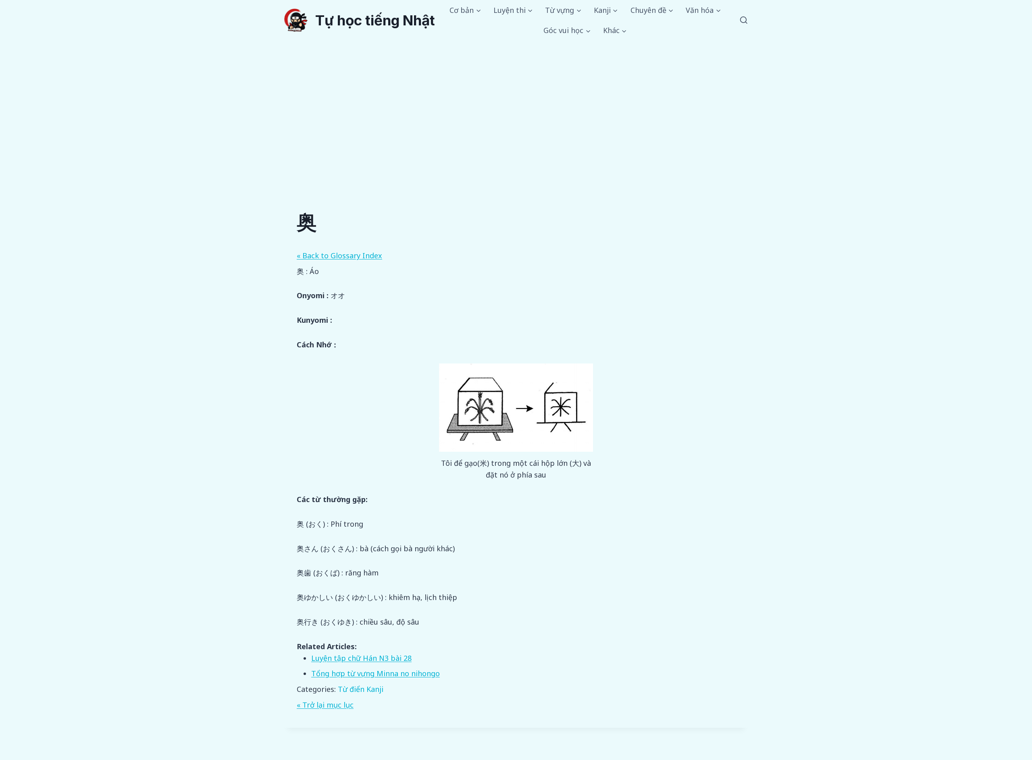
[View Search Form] (743, 20)
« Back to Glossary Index (339, 255)
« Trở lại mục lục (325, 705)
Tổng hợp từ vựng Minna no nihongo (375, 673)
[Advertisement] (516, 101)
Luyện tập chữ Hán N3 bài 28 (361, 658)
